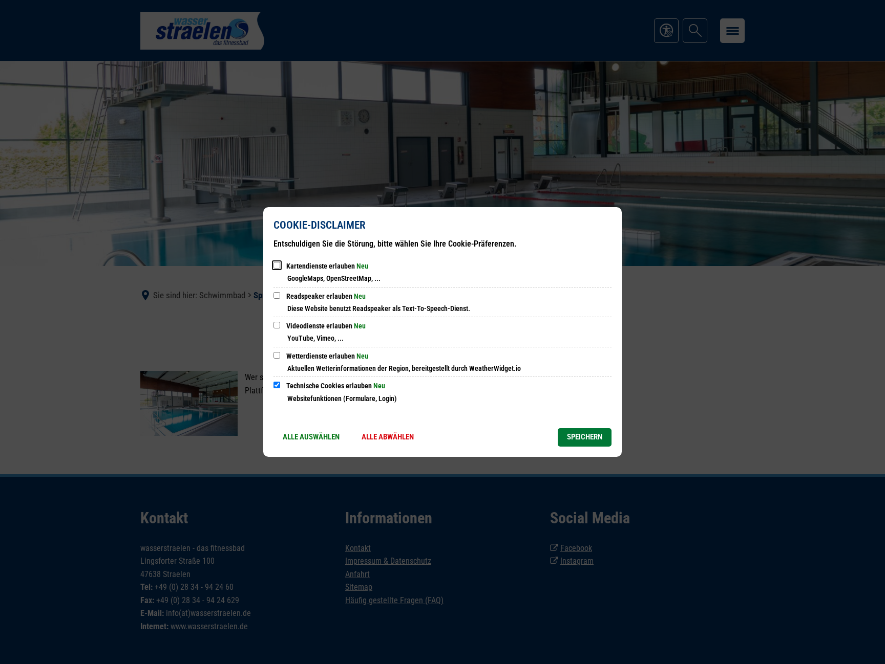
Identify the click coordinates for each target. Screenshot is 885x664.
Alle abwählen (388, 436)
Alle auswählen (311, 436)
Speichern (584, 436)
